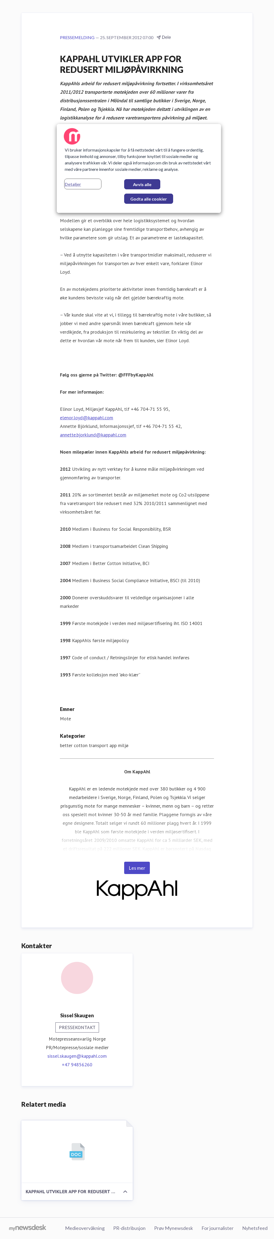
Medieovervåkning (85, 1228)
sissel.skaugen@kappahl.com (77, 1056)
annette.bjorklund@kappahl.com (93, 435)
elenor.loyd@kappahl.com (86, 418)
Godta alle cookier (148, 198)
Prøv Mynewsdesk (173, 1228)
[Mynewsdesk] (27, 1228)
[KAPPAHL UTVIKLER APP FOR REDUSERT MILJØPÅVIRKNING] (77, 1151)
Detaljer (73, 184)
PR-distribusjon (129, 1228)
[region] (139, 168)
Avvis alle (142, 184)
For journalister (217, 1228)
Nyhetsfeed (255, 1228)
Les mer (137, 868)
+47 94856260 (77, 1064)
